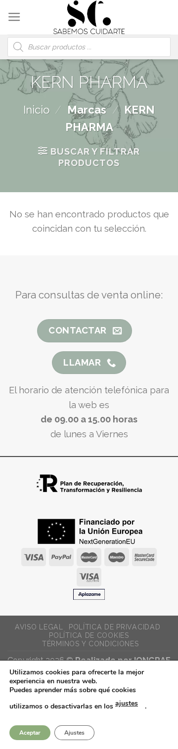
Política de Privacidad (114, 627)
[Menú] (14, 17)
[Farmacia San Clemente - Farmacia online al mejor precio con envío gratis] (89, 17)
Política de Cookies (89, 635)
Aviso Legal (39, 627)
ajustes (126, 703)
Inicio (36, 109)
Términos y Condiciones (90, 644)
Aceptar (30, 733)
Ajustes (74, 733)
